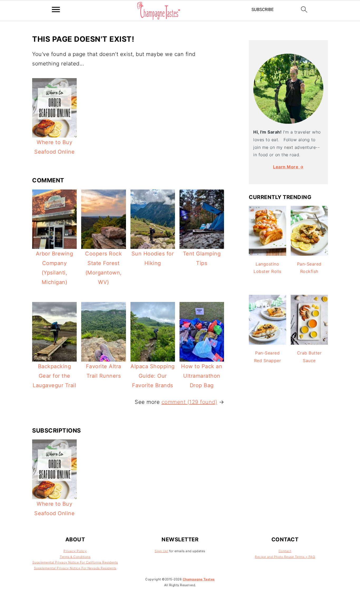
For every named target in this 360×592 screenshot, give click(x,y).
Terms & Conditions (75, 557)
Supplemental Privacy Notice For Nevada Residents (75, 568)
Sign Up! (161, 551)
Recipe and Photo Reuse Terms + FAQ (285, 557)
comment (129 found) (189, 402)
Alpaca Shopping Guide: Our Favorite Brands (152, 376)
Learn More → (288, 166)
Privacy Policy (75, 551)
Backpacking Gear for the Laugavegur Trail (54, 376)
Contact (285, 551)
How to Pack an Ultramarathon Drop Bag (201, 376)
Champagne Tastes (199, 579)
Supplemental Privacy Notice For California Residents (75, 562)
